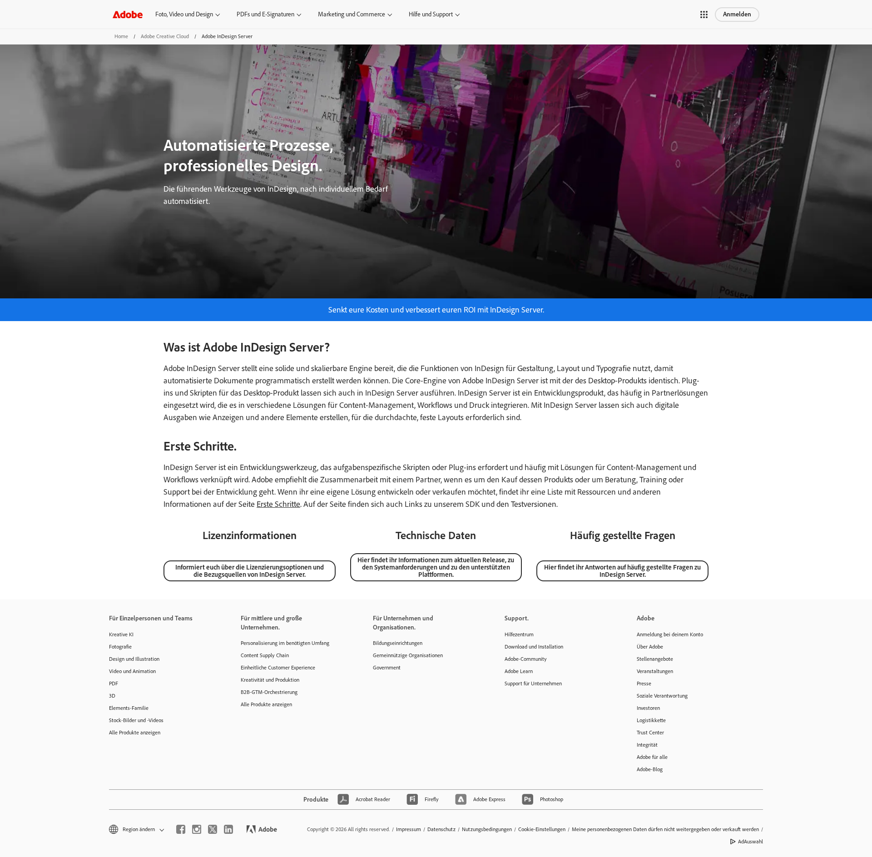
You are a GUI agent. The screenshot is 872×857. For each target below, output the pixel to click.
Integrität (647, 745)
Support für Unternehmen (533, 683)
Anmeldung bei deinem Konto (670, 634)
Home (121, 36)
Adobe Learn (519, 671)
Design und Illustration (134, 659)
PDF (113, 683)
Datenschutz (441, 829)
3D (112, 696)
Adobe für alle (652, 757)
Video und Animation (132, 671)
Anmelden (737, 14)
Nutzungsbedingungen (487, 829)
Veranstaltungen (655, 671)
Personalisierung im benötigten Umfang (285, 643)
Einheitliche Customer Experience (278, 667)
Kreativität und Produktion (270, 680)
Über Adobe (650, 647)
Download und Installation (534, 647)
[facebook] (180, 829)
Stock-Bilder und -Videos (136, 720)
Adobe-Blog (650, 769)
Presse (644, 683)
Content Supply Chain (265, 655)
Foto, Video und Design (184, 14)
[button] (704, 14)
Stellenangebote (655, 659)
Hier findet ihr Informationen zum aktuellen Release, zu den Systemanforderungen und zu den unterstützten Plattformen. (435, 567)
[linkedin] (228, 829)
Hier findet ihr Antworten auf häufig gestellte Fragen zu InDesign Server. (622, 571)
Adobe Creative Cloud (165, 36)
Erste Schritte (278, 504)
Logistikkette (651, 720)
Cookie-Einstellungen (541, 829)
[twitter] (212, 829)
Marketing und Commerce (351, 14)
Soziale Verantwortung (662, 696)
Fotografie (120, 647)
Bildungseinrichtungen (397, 643)
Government (387, 667)
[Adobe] (127, 14)
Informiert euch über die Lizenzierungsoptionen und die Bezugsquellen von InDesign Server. (249, 571)
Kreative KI (121, 634)
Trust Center (650, 732)
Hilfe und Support (431, 14)
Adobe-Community (526, 659)
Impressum (408, 829)
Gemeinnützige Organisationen (408, 655)
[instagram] (196, 829)
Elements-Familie (129, 708)
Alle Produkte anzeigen (134, 732)
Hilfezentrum (519, 634)
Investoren (648, 708)
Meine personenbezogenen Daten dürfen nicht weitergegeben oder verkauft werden (665, 829)
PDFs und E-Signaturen (265, 14)
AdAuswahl (750, 841)
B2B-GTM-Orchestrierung (269, 692)
